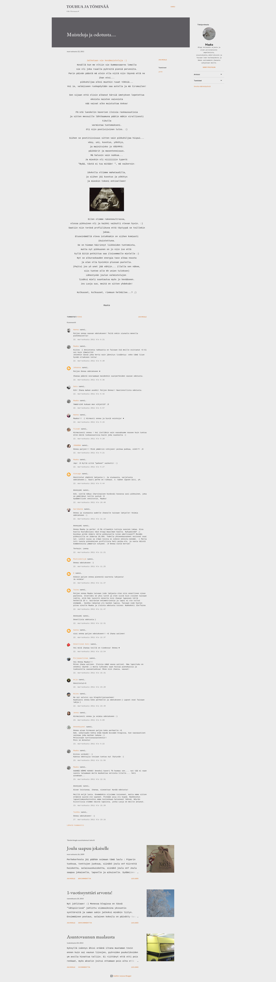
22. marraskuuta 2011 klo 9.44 (89, 484)
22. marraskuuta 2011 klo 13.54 (89, 652)
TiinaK (76, 429)
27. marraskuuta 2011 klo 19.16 (89, 820)
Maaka (76, 346)
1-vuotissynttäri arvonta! (89, 892)
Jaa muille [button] (162, 60)
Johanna (77, 368)
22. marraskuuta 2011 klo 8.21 (89, 340)
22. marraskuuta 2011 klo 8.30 (89, 361)
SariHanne (78, 509)
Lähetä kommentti (75, 825)
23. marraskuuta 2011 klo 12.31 (89, 779)
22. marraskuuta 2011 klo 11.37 (89, 583)
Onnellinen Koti (81, 644)
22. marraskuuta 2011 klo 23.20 (89, 687)
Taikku (76, 812)
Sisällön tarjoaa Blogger (122, 976)
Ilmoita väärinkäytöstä (202, 86)
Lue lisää (134, 878)
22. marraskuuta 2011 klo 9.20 (89, 439)
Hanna (76, 330)
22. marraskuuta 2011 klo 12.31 (89, 623)
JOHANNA (77, 445)
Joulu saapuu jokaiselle (88, 848)
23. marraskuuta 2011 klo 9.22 (89, 744)
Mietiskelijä (79, 559)
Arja (75, 680)
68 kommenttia (84, 878)
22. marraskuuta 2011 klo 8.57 (89, 408)
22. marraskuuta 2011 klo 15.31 (89, 673)
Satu (75, 387)
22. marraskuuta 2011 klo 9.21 (89, 453)
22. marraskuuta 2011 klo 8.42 (89, 394)
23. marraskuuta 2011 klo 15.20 (89, 806)
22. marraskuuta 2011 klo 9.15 (89, 422)
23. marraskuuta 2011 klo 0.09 (89, 720)
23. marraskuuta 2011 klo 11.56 (89, 760)
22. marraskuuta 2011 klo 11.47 (89, 609)
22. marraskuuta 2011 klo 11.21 (89, 552)
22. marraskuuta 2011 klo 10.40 (89, 502)
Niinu (76, 694)
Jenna (76, 713)
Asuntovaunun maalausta (91, 937)
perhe (160, 72)
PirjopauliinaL (80, 658)
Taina (76, 590)
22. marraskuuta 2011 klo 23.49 (89, 706)
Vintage (77, 474)
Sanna (76, 630)
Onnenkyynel (79, 727)
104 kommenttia (85, 923)
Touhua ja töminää (87, 7)
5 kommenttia (84, 967)
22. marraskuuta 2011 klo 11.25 (89, 567)
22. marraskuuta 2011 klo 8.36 (89, 380)
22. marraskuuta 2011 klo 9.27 (89, 467)
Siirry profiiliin (209, 67)
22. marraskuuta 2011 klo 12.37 (89, 637)
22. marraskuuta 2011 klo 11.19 (89, 519)
